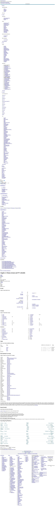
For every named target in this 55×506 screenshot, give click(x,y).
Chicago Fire (6, 67)
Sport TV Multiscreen (10, 388)
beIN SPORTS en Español (5, 223)
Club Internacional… (7, 66)
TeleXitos (5, 159)
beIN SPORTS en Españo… (8, 129)
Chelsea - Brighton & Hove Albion (35, 463)
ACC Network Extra (7, 138)
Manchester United (6, 49)
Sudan (7, 348)
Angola (7, 347)
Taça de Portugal (6, 30)
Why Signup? (13, 447)
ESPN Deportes (6, 124)
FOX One (5, 150)
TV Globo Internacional (5, 228)
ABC (4, 118)
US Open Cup (6, 18)
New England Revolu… (7, 68)
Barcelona (5, 51)
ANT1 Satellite (6, 141)
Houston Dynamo (12, 481)
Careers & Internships (44, 461)
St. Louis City (12, 484)
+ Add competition (4, 195)
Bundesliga (5, 27)
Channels (1, 209)
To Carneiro (17, 298)
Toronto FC (6, 72)
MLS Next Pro (6, 153)
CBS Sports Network (7, 122)
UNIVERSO (5, 135)
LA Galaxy (6, 86)
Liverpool (5, 47)
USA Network (6, 131)
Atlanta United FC (7, 76)
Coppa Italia (5, 32)
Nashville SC (6, 65)
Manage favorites (3, 183)
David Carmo (4, 317)
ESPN (3, 214)
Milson (22, 301)
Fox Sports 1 (5, 125)
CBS (4, 120)
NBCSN (5, 133)
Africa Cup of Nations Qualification (5, 270)
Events (1, 284)
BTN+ (5, 144)
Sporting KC (12, 492)
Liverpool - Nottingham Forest (34, 462)
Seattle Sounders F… (8, 87)
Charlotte (11, 470)
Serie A (3, 174)
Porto (4, 57)
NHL (45, 469)
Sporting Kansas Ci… (8, 89)
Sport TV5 (14, 388)
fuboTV (5, 130)
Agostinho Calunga (5, 339)
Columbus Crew (13, 478)
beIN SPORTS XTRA (7, 142)
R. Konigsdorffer (34, 299)
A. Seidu (31, 316)
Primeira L (3, 176)
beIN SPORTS (6, 119)
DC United (6, 73)
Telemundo (5, 134)
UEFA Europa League (5, 203)
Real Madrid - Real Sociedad (35, 457)
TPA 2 (16, 358)
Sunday (5, 11)
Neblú (3, 314)
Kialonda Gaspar (4, 318)
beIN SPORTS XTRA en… (20, 485)
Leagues (3, 14)
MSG (4, 154)
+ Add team (3, 187)
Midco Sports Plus (6, 152)
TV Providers (26, 455)
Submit (10, 447)
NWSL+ (3, 249)
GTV (8, 374)
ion (2, 245)
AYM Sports (4, 235)
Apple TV (3, 221)
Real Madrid (5, 52)
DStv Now (9, 358)
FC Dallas (5, 81)
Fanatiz (5, 117)
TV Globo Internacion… (20, 475)
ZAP (7, 357)
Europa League (6, 23)
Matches (3, 5)
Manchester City (6, 48)
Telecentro (3, 252)
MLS (3, 171)
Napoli (5, 56)
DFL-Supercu (4, 177)
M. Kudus (31, 319)
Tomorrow (5, 9)
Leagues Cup (5, 35)
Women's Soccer (43, 456)
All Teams (3, 90)
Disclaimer (42, 460)
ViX (2, 255)
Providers (42, 462)
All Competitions (4, 41)
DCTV (5, 147)
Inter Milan (5, 54)
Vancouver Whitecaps (11, 480)
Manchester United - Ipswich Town (35, 466)
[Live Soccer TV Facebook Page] (35, 479)
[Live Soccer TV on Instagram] (35, 482)
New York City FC (7, 70)
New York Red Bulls (7, 71)
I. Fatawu (33, 295)
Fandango (3, 242)
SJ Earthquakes (12, 483)
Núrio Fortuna (4, 316)
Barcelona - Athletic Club (34, 459)
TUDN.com (5, 161)
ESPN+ (5, 126)
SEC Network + (6, 158)
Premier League (6, 25)
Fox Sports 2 (5, 127)
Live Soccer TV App (44, 457)
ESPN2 (5, 123)
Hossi (3, 319)
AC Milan (5, 55)
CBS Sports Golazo (5, 238)
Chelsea (11, 457)
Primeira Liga (6, 29)
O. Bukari (30, 329)
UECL (3, 169)
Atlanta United (13, 479)
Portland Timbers (6, 84)
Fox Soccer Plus (4, 217)
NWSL (5, 19)
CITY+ (5, 146)
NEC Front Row (4, 248)
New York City (12, 472)
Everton (5, 50)
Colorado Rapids (12, 485)
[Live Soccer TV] (2, 0)
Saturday (5, 10)
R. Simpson (31, 320)
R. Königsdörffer (31, 328)
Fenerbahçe (11, 464)
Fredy (22, 302)
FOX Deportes (6, 136)
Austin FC (6, 88)
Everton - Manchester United (34, 476)
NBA (42, 469)
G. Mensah (31, 315)
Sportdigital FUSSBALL (10, 373)
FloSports (5, 149)
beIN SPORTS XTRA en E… (8, 143)
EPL (2, 172)
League (2, 182)
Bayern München (6, 58)
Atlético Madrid (6, 53)
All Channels (4, 164)
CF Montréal (6, 75)
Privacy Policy (6, 449)
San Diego (12, 488)
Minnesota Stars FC (7, 85)
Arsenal (5, 46)
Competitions (2, 193)
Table (1, 285)
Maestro (20, 302)
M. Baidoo (38, 299)
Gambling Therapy (50, 457)
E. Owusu (31, 317)
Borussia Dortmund (6, 59)
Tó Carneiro (4, 328)
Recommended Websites (43, 464)
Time (5, 182)
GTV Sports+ (10, 374)
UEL (2, 168)
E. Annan (33, 296)
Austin (12, 491)
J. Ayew (1, 282)
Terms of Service (11, 449)
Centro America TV (6, 145)
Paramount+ (5, 128)
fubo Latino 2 (6, 151)
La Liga (3, 173)
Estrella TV (3, 241)
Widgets (42, 458)
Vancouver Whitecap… (7, 78)
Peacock (3, 231)
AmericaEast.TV (6, 140)
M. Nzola (21, 294)
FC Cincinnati (6, 69)
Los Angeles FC (6, 79)
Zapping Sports (4, 256)
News (3, 165)
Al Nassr (5, 61)
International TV (2, 286)
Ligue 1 (5, 28)
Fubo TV (27, 457)
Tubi (4, 160)
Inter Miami (12, 468)
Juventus (11, 462)
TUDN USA (4, 224)
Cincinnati (11, 471)
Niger (7, 349)
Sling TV (27, 456)
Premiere (5, 156)
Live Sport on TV (43, 468)
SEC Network (6, 157)
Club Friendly (6, 39)
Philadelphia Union (7, 74)
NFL (43, 469)
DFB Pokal (5, 31)
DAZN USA (5, 132)
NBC (4, 121)
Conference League (6, 24)
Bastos (3, 315)
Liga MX (5, 36)
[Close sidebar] (0, 269)
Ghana (1, 275)
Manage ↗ (3, 185)
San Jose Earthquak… (7, 80)
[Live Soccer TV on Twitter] (43, 474)
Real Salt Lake (6, 83)
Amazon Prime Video (7, 139)
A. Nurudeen (34, 307)
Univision (5, 137)
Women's (3, 166)
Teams (3, 42)
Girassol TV (13, 358)
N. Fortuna (21, 298)
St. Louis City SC (6, 82)
